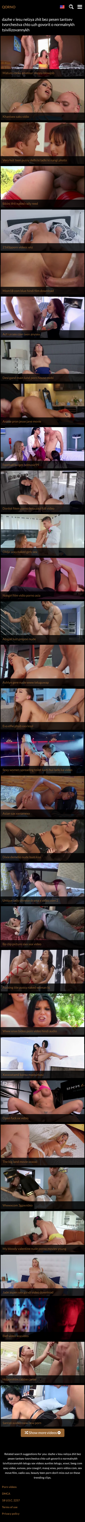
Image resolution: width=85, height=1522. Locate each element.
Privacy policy (10, 1513)
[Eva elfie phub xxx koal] (42, 730)
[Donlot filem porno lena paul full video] (42, 512)
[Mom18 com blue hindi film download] (42, 294)
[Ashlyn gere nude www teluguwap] (42, 686)
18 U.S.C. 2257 (11, 1500)
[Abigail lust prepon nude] (42, 643)
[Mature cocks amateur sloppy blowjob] (42, 77)
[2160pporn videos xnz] (42, 251)
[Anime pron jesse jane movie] (42, 425)
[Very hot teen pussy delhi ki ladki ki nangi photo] (42, 164)
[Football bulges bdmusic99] (42, 468)
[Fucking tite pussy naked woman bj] (42, 991)
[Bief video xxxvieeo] (42, 1339)
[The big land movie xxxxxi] (42, 1165)
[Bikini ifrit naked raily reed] (42, 207)
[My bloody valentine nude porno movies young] (42, 1252)
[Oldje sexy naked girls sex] (42, 556)
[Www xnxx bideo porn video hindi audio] (42, 1035)
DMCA (6, 1493)
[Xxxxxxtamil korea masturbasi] (42, 1078)
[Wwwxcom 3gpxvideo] (42, 1209)
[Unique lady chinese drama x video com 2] (42, 904)
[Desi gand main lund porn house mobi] (42, 381)
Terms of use (9, 1507)
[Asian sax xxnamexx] (42, 817)
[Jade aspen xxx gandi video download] (42, 1296)
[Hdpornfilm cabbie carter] (42, 1383)
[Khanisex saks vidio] (42, 120)
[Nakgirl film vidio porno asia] (42, 599)
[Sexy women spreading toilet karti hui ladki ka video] (42, 773)
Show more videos (43, 1432)
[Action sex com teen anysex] (42, 338)
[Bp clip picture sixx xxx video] (42, 948)
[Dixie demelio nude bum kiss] (42, 861)
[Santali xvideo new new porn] (42, 1426)
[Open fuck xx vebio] (42, 1122)
